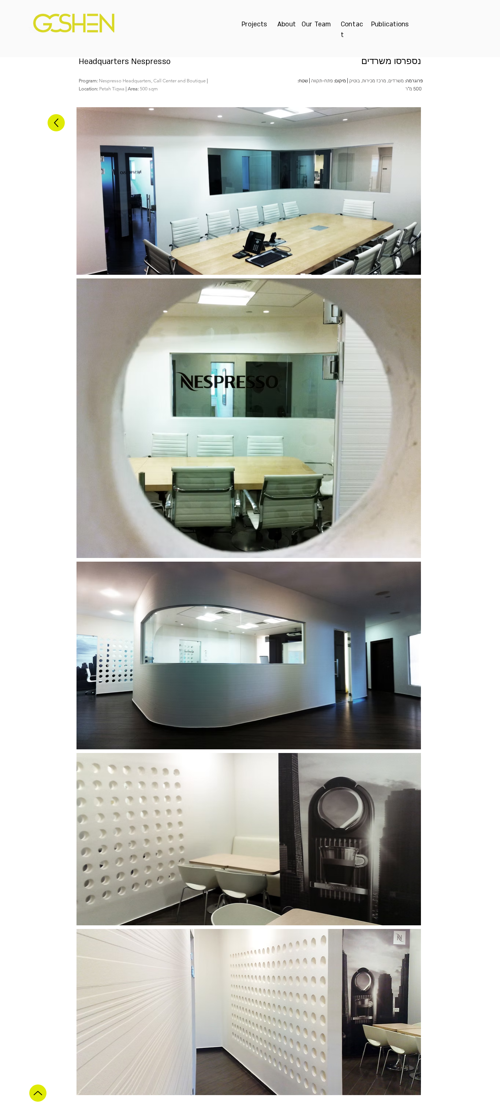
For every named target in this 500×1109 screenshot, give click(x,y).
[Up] (37, 1093)
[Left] (56, 122)
